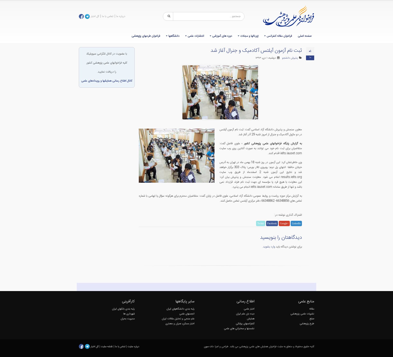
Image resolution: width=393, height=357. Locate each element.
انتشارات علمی (196, 36)
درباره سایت (133, 347)
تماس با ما (107, 16)
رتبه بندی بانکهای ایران (123, 309)
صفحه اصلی (305, 36)
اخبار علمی (249, 309)
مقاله (311, 309)
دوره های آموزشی (222, 36)
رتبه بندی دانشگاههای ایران (180, 309)
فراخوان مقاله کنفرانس (279, 36)
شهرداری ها (129, 314)
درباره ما (120, 16)
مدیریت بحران (128, 319)
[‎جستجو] (168, 16)
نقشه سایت (107, 347)
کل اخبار (95, 16)
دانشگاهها (174, 36)
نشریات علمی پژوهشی (302, 314)
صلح (312, 319)
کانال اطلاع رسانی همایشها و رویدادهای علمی (106, 80)
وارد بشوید (269, 246)
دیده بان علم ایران (245, 314)
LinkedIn (296, 223)
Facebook (272, 223)
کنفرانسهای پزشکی (245, 324)
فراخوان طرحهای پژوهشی (146, 36)
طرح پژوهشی (307, 324)
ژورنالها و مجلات (249, 36)
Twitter (260, 223)
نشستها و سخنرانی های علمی (239, 328)
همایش (250, 319)
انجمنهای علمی (186, 314)
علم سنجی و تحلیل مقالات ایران (178, 319)
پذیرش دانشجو (290, 58)
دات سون (208, 347)
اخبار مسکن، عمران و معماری (179, 324)
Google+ (284, 223)
